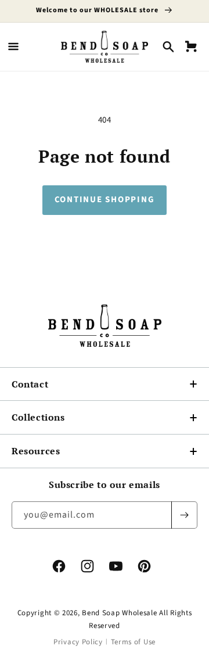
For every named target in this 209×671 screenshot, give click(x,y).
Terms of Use (133, 642)
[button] (13, 46)
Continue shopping (105, 199)
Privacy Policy (78, 642)
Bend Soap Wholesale (119, 613)
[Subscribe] (184, 515)
